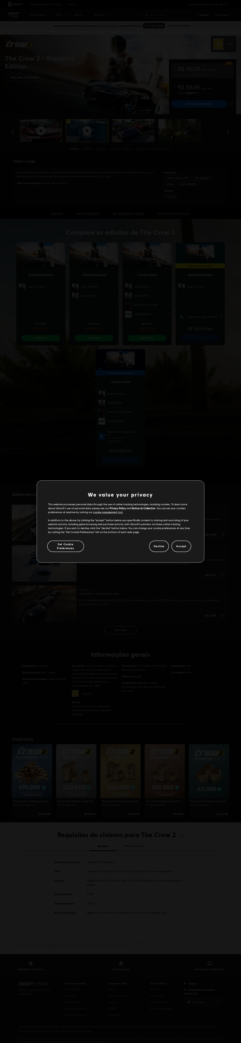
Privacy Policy (118, 508)
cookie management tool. (108, 512)
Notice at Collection (143, 508)
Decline (159, 546)
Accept (181, 546)
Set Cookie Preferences (65, 546)
